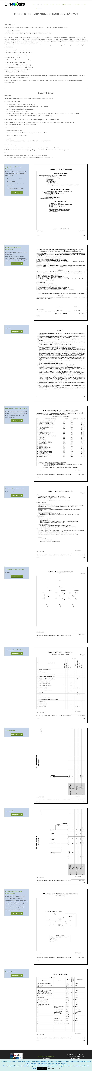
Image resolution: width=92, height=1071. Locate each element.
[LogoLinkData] (14, 4)
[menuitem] (33, 4)
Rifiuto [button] (44, 1068)
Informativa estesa (53, 1068)
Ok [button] (39, 1068)
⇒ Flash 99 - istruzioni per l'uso (75, 1056)
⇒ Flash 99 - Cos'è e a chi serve (75, 1054)
